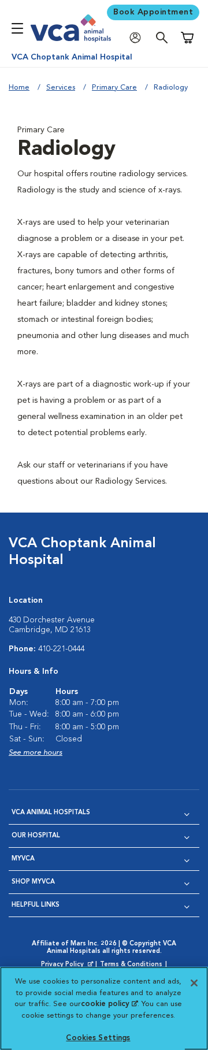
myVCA (23, 859)
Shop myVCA (33, 882)
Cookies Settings (98, 1038)
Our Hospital (36, 836)
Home (19, 87)
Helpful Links (36, 905)
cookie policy (109, 1004)
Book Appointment (153, 12)
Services (60, 87)
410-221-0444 (61, 649)
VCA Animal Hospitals (51, 813)
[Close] (194, 983)
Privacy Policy (68, 965)
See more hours (35, 752)
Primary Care (114, 87)
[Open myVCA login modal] (138, 37)
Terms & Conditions (131, 965)
